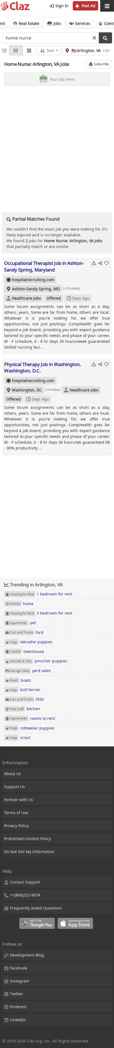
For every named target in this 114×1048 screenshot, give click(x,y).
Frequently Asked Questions (36, 908)
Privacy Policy (16, 825)
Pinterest (18, 1006)
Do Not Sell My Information (29, 851)
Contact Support (25, 882)
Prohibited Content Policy (27, 838)
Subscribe (101, 64)
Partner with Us (18, 799)
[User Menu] (107, 6)
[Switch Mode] (29, 50)
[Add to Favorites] (106, 263)
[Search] (105, 37)
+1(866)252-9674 (25, 895)
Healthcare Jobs (26, 298)
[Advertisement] (57, 147)
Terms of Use (16, 812)
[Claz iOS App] (76, 926)
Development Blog (27, 955)
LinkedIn (18, 1019)
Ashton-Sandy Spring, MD (36, 288)
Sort (50, 50)
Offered (53, 298)
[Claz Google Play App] (38, 926)
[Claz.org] (15, 6)
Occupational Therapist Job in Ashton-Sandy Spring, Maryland (44, 266)
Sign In (61, 5)
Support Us (14, 786)
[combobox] (50, 37)
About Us (12, 773)
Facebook (18, 968)
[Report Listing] (94, 263)
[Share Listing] (100, 263)
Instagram (19, 981)
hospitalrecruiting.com (33, 279)
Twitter (16, 993)
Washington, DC (27, 390)
